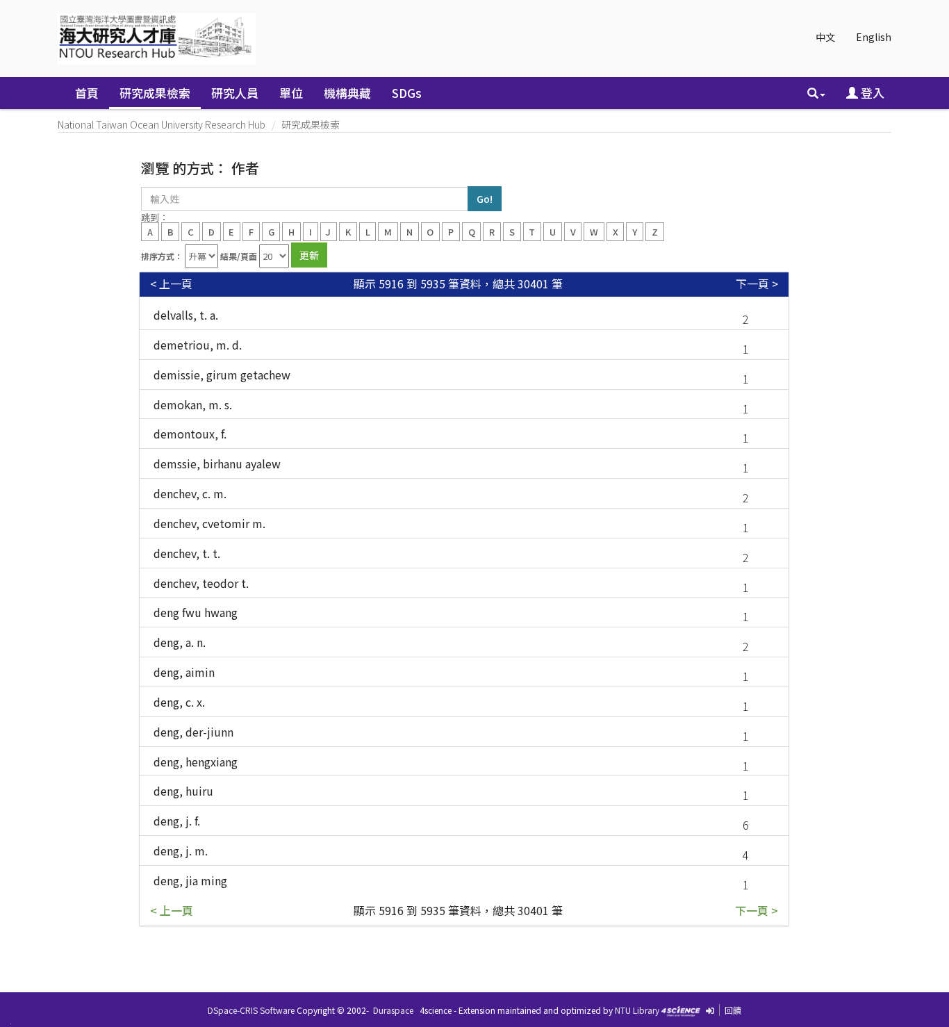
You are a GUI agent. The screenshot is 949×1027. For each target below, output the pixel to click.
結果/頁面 (238, 256)
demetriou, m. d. (198, 344)
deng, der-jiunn (193, 731)
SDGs (407, 92)
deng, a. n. (180, 642)
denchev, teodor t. (201, 583)
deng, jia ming (190, 880)
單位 (291, 92)
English (873, 37)
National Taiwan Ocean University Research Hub (161, 124)
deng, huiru (183, 790)
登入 (871, 92)
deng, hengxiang (196, 761)
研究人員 (234, 92)
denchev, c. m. (190, 493)
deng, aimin (184, 672)
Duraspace (393, 1010)
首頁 (87, 92)
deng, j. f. (177, 820)
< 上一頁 (171, 284)
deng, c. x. (179, 701)
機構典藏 (347, 92)
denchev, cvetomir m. (209, 523)
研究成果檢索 (154, 92)
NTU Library (637, 1010)
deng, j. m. (181, 850)
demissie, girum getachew (222, 374)
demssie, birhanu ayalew (217, 463)
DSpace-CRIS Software (251, 1010)
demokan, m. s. (193, 404)
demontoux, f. (190, 433)
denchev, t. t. (187, 553)
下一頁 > (757, 284)
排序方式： (162, 256)
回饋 (733, 1010)
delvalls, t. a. (186, 314)
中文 (825, 37)
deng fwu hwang (196, 612)
